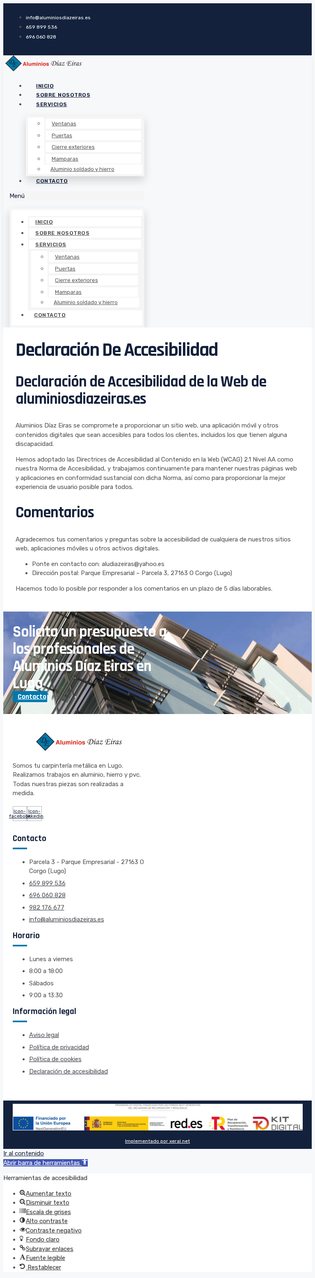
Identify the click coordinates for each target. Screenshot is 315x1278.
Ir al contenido (23, 1153)
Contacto (52, 181)
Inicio (44, 222)
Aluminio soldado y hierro (82, 169)
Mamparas (65, 159)
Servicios (51, 104)
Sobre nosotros (62, 233)
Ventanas (64, 124)
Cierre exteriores (73, 147)
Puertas (62, 135)
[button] (76, 196)
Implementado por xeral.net (157, 1141)
